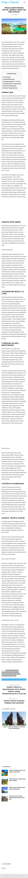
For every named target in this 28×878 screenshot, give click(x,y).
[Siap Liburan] (10, 2)
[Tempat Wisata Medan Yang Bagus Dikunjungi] (5, 790)
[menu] (24, 2)
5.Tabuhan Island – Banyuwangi (11, 83)
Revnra (4, 868)
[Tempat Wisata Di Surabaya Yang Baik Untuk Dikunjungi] (14, 718)
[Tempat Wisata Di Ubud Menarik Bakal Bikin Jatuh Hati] (5, 798)
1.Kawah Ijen (6, 77)
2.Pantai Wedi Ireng (8, 79)
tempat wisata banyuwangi (10, 672)
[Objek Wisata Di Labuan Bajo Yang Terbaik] (5, 781)
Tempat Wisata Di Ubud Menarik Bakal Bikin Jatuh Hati (16, 798)
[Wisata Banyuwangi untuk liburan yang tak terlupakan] (14, 26)
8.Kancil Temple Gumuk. (9, 88)
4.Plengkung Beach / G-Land (11, 81)
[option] (14, 720)
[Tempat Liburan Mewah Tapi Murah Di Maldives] (5, 773)
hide (15, 73)
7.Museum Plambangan (9, 85)
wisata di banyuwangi (9, 675)
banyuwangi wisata (11, 670)
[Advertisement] (15, 38)
